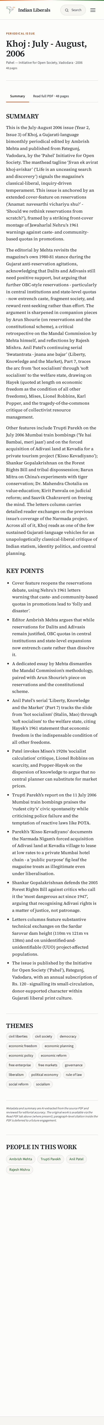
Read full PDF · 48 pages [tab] (51, 96)
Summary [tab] (17, 96)
